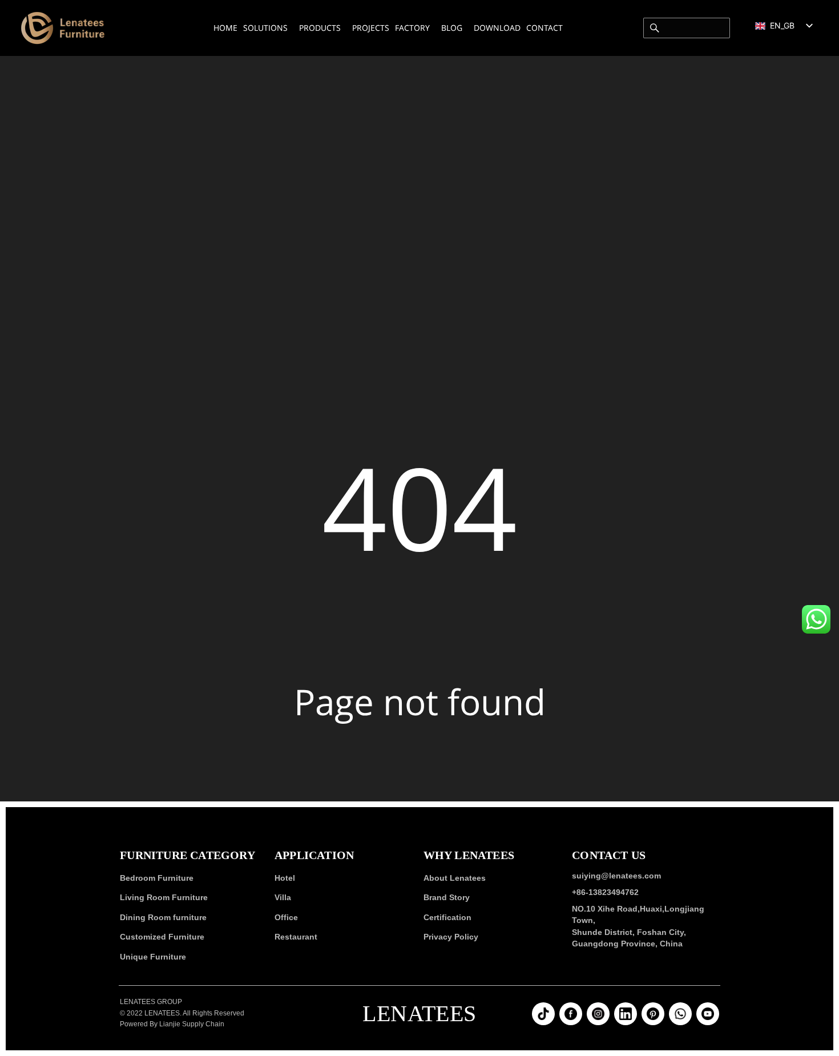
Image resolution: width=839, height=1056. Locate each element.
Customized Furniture (162, 937)
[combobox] (686, 28)
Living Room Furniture (164, 897)
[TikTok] (543, 1014)
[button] (816, 619)
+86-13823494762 (605, 892)
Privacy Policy (450, 937)
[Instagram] (598, 1014)
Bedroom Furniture (156, 877)
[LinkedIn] (625, 1014)
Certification (447, 917)
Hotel (285, 877)
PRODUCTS (320, 27)
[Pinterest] (653, 1014)
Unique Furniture (153, 956)
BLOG (451, 27)
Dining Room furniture (163, 917)
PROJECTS (370, 27)
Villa (283, 897)
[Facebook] (570, 1014)
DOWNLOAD (497, 27)
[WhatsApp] (680, 1014)
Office (286, 917)
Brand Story (446, 897)
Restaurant (296, 937)
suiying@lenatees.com (616, 875)
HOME (225, 27)
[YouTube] (707, 1014)
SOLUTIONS (265, 27)
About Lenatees (454, 877)
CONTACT (544, 27)
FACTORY (412, 27)
